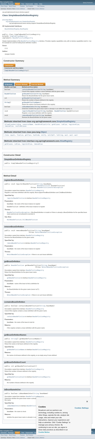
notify (43, 135)
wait (66, 135)
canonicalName (27, 124)
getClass (28, 135)
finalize (20, 135)
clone (7, 135)
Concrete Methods (37, 84)
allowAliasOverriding (13, 124)
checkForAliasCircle (42, 124)
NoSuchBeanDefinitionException (48, 232)
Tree (22, 4)
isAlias (64, 124)
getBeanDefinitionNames (31, 102)
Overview (4, 4)
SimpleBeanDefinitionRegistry (16, 70)
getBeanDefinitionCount (31, 98)
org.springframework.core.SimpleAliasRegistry (20, 21)
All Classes (40, 6)
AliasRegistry (24, 29)
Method (23, 8)
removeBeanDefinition (30, 115)
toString (60, 135)
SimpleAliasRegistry (18, 36)
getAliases (56, 124)
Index (36, 4)
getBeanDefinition (29, 94)
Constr (17, 8)
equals (12, 135)
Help (40, 4)
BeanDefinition (10, 94)
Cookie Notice (44, 432)
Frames (22, 6)
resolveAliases (21, 126)
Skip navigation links (6, 2)
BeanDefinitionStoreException (50, 187)
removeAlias (9, 126)
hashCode (36, 135)
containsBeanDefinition (31, 89)
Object (44, 132)
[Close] (87, 401)
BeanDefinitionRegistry (12, 29)
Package (11, 4)
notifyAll (51, 135)
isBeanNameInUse (28, 107)
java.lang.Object (7, 20)
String (43, 89)
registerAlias (74, 124)
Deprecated (29, 4)
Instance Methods (22, 84)
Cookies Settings (82, 408)
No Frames (29, 6)
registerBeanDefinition (31, 111)
